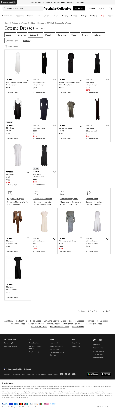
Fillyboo (90, 320)
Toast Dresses (78, 326)
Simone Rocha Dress (59, 326)
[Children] (52, 16)
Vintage (84, 16)
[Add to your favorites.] (28, 80)
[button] (110, 8)
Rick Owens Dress (94, 323)
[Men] (42, 16)
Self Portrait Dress (39, 326)
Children (47, 16)
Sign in (92, 8)
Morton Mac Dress (36, 323)
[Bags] (60, 16)
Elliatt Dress (35, 320)
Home (6, 23)
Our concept (8, 343)
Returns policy (34, 352)
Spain (37, 407)
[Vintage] (88, 16)
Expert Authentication (42, 198)
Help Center (76, 343)
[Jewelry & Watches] (79, 16)
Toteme (15, 23)
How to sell (54, 343)
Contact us (76, 346)
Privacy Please (53, 323)
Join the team (98, 354)
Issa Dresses (102, 320)
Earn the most (92, 198)
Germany (31, 407)
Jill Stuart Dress (18, 323)
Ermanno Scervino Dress (55, 320)
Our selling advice (56, 346)
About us (96, 344)
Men (38, 16)
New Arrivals (7, 16)
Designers (20, 16)
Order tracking (34, 343)
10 (103, 311)
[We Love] (99, 16)
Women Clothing (28, 23)
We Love (93, 16)
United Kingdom (12, 407)
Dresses (41, 23)
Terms (37, 374)
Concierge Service (10, 346)
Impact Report (98, 351)
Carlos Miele (21, 320)
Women (30, 16)
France (4, 407)
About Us (111, 16)
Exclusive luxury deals (69, 198)
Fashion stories (98, 358)
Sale (102, 16)
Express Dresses (76, 320)
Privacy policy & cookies (49, 374)
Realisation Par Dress (73, 323)
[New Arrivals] (14, 16)
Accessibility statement (12, 374)
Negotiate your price (15, 198)
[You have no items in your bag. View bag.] (110, 8)
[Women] (35, 16)
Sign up (101, 8)
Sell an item (79, 8)
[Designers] (25, 16)
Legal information (28, 374)
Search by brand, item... (15, 8)
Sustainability (98, 348)
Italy (41, 407)
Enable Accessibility (8, 2)
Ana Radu (8, 320)
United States (23, 407)
